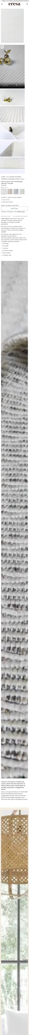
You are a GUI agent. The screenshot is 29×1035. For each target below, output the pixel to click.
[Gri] (16, 192)
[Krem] (4, 192)
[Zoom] (2, 41)
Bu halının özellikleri (20, 216)
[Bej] (22, 192)
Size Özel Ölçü (5, 216)
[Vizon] (10, 192)
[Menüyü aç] (3, 4)
